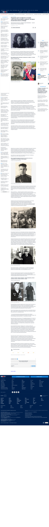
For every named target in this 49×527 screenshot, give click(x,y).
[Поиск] (44, 12)
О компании (2, 382)
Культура (23, 382)
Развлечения (32, 386)
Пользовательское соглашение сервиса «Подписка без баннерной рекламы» (33, 416)
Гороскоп (21, 10)
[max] (16, 392)
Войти (13, 366)
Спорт (40, 380)
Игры (33, 10)
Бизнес (13, 381)
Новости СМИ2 (13, 371)
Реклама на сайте (3, 380)
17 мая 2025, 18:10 (13, 25)
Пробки (29, 10)
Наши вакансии (3, 385)
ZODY (31, 10)
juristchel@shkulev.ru (18, 417)
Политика (32, 382)
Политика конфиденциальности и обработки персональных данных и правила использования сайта (36, 417)
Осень (31, 381)
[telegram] (12, 392)
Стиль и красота (41, 381)
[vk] (14, 392)
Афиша (19, 10)
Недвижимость (3, 10)
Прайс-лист (2, 381)
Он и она (32, 380)
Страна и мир (41, 382)
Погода (11, 10)
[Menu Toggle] (1, 12)
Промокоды (36, 10)
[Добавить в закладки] (33, 27)
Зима (22, 380)
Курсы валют (25, 10)
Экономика (40, 385)
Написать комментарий (16, 27)
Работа (31, 385)
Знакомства (7, 10)
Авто (12, 380)
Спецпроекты (41, 386)
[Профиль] (48, 12)
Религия (32, 387)
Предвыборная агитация (4, 387)
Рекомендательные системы (28, 415)
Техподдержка (3, 386)
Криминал (23, 381)
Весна (12, 382)
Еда (12, 386)
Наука (22, 386)
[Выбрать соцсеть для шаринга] (35, 27)
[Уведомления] (46, 12)
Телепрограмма (15, 10)
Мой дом (23, 385)
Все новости (5, 17)
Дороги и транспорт (14, 385)
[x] (18, 392)
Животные (13, 387)
